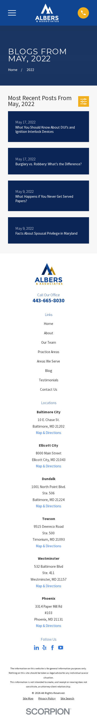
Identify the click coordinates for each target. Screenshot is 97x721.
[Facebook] (52, 647)
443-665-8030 (48, 300)
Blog (48, 370)
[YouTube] (60, 647)
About (48, 333)
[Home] (47, 13)
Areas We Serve (48, 361)
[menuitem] (28, 698)
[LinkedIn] (36, 647)
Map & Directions (48, 432)
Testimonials (48, 380)
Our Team (48, 342)
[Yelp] (44, 647)
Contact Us (48, 389)
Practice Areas (48, 352)
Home (48, 323)
